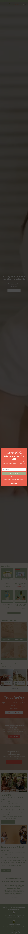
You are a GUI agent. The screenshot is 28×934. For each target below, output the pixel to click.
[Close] (26, 450)
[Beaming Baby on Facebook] (12, 483)
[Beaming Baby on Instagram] (14, 483)
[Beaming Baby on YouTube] (16, 483)
